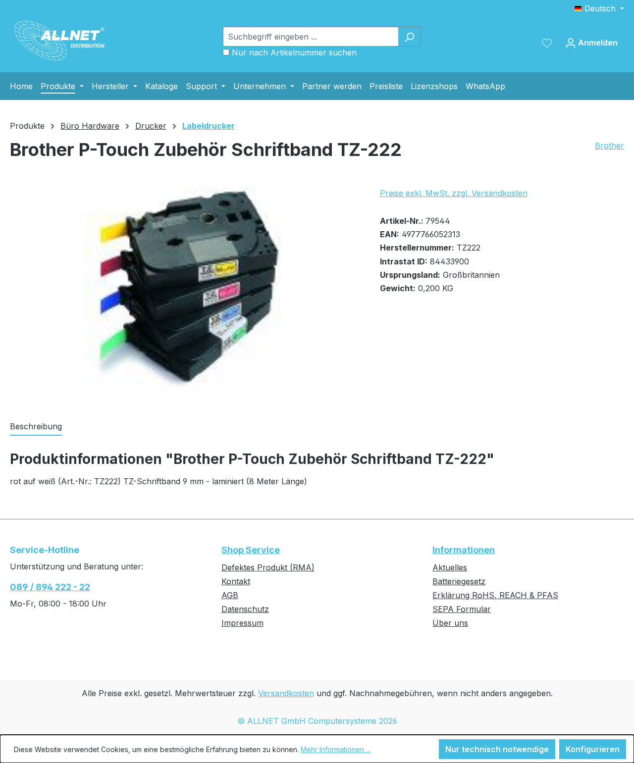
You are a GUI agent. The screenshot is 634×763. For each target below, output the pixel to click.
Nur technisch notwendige (497, 749)
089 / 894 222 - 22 (50, 587)
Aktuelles (449, 567)
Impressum (242, 623)
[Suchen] (409, 37)
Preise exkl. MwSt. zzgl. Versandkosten (454, 193)
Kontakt (235, 581)
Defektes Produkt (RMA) (268, 567)
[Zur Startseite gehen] (59, 40)
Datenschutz (245, 609)
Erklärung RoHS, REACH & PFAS (495, 595)
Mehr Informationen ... (335, 749)
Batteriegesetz (458, 581)
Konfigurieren (593, 749)
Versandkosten (286, 693)
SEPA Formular (461, 609)
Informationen (463, 550)
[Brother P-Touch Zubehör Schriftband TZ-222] (184, 293)
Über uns (450, 623)
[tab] (36, 427)
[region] (185, 293)
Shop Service (250, 550)
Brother (609, 146)
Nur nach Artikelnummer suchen (294, 52)
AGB (229, 595)
